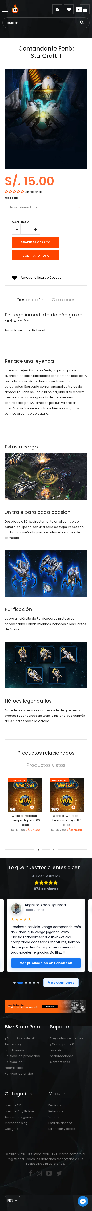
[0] (85, 9)
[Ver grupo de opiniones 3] (26, 983)
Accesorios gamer (19, 1117)
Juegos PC (13, 1105)
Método (11, 198)
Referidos (55, 1111)
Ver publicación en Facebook (46, 963)
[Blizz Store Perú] (16, 12)
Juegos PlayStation (19, 1111)
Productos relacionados (46, 753)
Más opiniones (61, 982)
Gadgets (11, 1129)
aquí (41, 330)
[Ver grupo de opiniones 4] (30, 983)
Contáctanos (60, 1062)
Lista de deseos (60, 1123)
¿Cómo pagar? (62, 1044)
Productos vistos (46, 765)
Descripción (31, 299)
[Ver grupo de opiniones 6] (38, 983)
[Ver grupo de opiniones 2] (20, 983)
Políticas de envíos (19, 1073)
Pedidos (54, 1105)
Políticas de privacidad (22, 1056)
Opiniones (63, 299)
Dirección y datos (61, 1129)
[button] (14, 191)
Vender (54, 1117)
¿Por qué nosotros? (20, 1038)
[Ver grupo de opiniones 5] (34, 983)
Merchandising (16, 1123)
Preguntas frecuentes (66, 1038)
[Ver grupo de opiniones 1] (14, 983)
